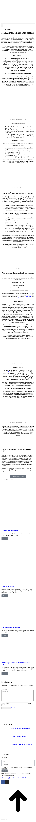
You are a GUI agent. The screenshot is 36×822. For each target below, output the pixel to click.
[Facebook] (3, 782)
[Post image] (18, 527)
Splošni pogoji (6, 778)
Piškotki (24, 778)
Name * (4, 703)
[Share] (3, 819)
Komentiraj (4, 689)
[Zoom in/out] (6, 819)
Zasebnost (16, 778)
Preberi (4, 538)
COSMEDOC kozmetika (24, 773)
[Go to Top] (18, 817)
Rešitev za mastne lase (8, 586)
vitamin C (29, 296)
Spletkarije (12, 775)
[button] (18, 23)
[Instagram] (7, 782)
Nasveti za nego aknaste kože (10, 530)
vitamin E (18, 298)
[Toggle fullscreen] (4, 819)
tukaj (8, 372)
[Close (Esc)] (1, 819)
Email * (30, 703)
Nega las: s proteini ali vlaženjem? (11, 627)
